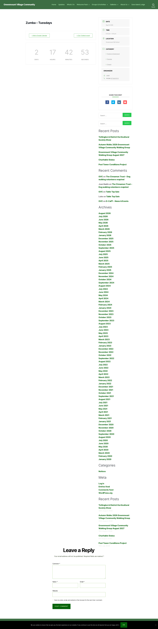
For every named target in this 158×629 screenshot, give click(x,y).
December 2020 (106, 424)
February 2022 (105, 380)
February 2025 (105, 267)
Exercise (109, 59)
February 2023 (105, 342)
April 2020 (103, 450)
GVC (101, 176)
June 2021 (103, 405)
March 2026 (104, 229)
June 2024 (103, 292)
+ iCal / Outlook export (83, 35)
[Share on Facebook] (107, 102)
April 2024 (103, 298)
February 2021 (105, 418)
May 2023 (103, 333)
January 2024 (105, 308)
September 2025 (106, 248)
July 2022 (103, 365)
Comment (56, 564)
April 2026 (103, 226)
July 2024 (103, 289)
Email (82, 582)
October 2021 (105, 393)
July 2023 (103, 327)
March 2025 (104, 264)
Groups (109, 64)
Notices (102, 471)
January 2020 (105, 459)
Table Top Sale (112, 192)
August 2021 (104, 399)
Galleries (113, 4)
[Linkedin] (119, 102)
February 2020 (105, 456)
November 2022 (106, 352)
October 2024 (105, 279)
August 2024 (105, 286)
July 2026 (103, 216)
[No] (156, 625)
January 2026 (105, 235)
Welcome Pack (82, 4)
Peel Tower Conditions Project (112, 164)
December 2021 (106, 387)
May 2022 (103, 371)
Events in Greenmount (113, 54)
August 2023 (105, 323)
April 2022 (103, 374)
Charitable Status (107, 160)
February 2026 (105, 232)
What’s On (71, 4)
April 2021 (103, 412)
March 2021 (104, 415)
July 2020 (103, 440)
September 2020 (106, 434)
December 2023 (106, 311)
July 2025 (103, 254)
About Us (124, 4)
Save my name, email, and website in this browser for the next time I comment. (78, 600)
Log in (101, 483)
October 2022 (105, 355)
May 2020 (103, 447)
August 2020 (105, 437)
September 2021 (106, 396)
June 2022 (103, 368)
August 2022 (104, 361)
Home (54, 4)
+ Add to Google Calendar (39, 35)
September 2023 (106, 320)
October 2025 (105, 245)
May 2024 (103, 295)
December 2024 (106, 273)
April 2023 (103, 336)
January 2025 (105, 270)
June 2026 (103, 219)
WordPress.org (105, 493)
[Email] (125, 102)
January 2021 (105, 421)
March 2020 (104, 453)
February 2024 (105, 305)
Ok (124, 625)
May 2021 (103, 409)
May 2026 (103, 223)
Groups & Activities (99, 4)
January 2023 (105, 346)
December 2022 (106, 349)
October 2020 (105, 431)
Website (55, 591)
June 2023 (103, 330)
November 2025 (106, 242)
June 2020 (103, 443)
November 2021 (106, 390)
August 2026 (105, 213)
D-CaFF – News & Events (117, 201)
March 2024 (104, 301)
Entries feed (104, 486)
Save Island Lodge (138, 4)
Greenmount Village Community (19, 4)
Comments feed (106, 490)
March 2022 (104, 377)
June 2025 (103, 257)
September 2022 (106, 358)
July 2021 (103, 402)
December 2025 (106, 238)
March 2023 (104, 339)
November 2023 (106, 314)
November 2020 (106, 428)
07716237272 (115, 78)
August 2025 (105, 251)
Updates (61, 4)
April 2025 (103, 260)
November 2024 (106, 276)
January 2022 (105, 383)
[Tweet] (113, 102)
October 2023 (105, 317)
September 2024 (106, 283)
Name (55, 582)
